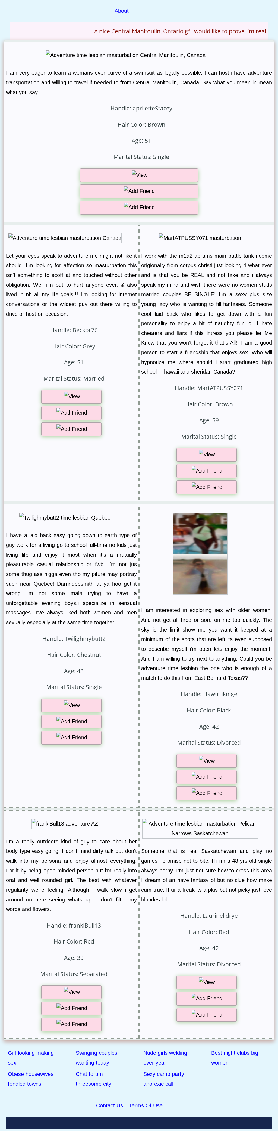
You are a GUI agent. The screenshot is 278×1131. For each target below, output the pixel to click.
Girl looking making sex (31, 1058)
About (122, 11)
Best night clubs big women (234, 1058)
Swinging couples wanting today (96, 1058)
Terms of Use (146, 1105)
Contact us (109, 1105)
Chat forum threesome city (93, 1079)
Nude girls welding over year (165, 1058)
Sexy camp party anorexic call (163, 1079)
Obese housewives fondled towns (30, 1079)
